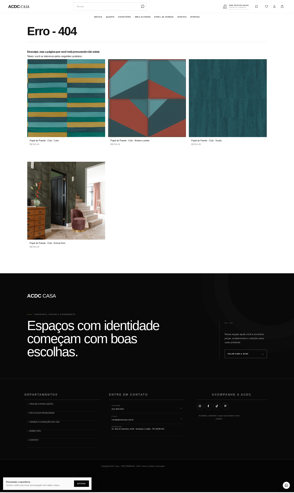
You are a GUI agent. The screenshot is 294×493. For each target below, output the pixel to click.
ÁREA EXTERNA (143, 17)
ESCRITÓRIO (124, 17)
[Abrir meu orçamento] (256, 6)
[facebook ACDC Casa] (208, 406)
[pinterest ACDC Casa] (225, 406)
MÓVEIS (98, 17)
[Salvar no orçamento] (100, 70)
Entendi (81, 483)
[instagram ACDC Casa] (199, 406)
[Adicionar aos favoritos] (100, 63)
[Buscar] (142, 6)
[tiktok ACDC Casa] (216, 406)
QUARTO (110, 17)
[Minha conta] (274, 6)
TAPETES (182, 17)
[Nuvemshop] (256, 467)
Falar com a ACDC (246, 354)
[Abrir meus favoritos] (266, 6)
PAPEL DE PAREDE (164, 17)
